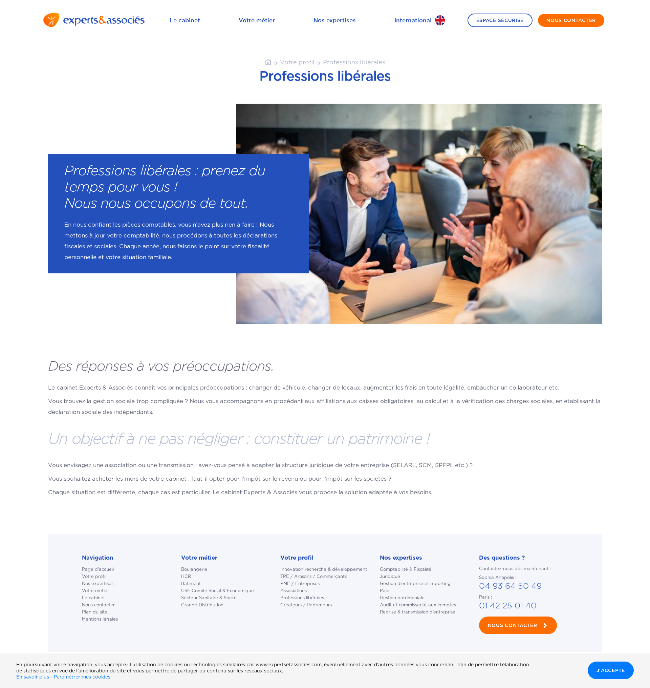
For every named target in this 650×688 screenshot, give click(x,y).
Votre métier (257, 20)
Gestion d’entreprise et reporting (415, 583)
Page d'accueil (98, 569)
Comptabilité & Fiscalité (405, 569)
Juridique (390, 576)
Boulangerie (194, 569)
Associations (293, 590)
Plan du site (94, 611)
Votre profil (297, 62)
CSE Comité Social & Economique (217, 590)
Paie (384, 590)
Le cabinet (185, 20)
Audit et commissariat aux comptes (418, 604)
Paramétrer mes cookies (82, 677)
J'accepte (611, 670)
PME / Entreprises (300, 583)
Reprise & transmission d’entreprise (417, 611)
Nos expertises (334, 20)
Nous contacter (98, 604)
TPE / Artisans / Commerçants (313, 576)
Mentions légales (100, 619)
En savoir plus (32, 677)
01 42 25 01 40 (508, 605)
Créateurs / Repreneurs (306, 604)
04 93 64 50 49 (510, 586)
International (413, 20)
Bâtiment (191, 583)
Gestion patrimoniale (402, 597)
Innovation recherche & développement (323, 569)
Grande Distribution (202, 604)
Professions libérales (354, 62)
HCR (186, 576)
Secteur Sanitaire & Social (208, 597)
